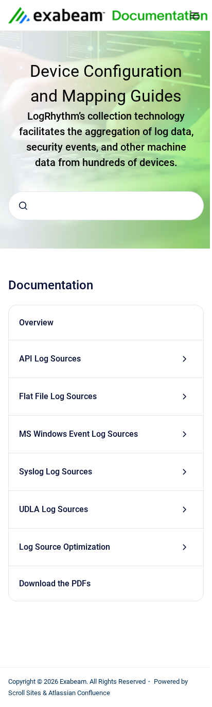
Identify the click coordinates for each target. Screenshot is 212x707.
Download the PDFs (55, 583)
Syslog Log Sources (55, 471)
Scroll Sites (24, 693)
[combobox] (106, 206)
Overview (36, 322)
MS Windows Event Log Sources (78, 434)
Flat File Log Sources (58, 396)
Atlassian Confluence (79, 693)
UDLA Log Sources (53, 509)
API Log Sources (50, 359)
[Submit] (23, 206)
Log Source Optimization (64, 547)
